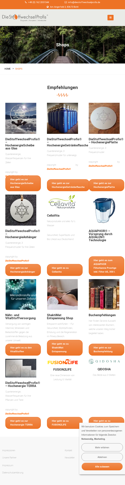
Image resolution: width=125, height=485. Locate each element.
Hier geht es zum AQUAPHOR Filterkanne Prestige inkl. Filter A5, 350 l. (105, 266)
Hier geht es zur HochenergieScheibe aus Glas (21, 183)
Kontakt (68, 450)
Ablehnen (102, 457)
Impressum (7, 465)
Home (8, 68)
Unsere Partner (9, 457)
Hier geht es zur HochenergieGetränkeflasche (68, 185)
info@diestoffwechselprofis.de (84, 2)
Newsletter (70, 457)
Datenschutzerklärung (12, 472)
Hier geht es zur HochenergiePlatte (104, 185)
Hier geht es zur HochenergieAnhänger (22, 270)
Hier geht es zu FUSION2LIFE (60, 423)
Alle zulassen (102, 466)
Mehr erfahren (102, 447)
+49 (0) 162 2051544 (38, 2)
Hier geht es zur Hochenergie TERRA (21, 423)
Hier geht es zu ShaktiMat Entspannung (60, 347)
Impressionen (8, 450)
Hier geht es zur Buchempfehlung (103, 349)
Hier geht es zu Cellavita (60, 270)
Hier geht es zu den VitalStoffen (21, 349)
